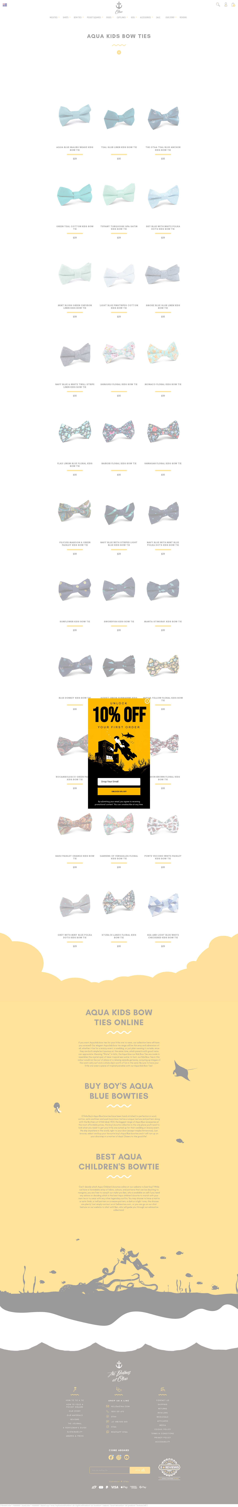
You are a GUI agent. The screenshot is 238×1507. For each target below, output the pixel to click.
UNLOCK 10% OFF (119, 791)
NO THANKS (119, 798)
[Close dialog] (147, 701)
